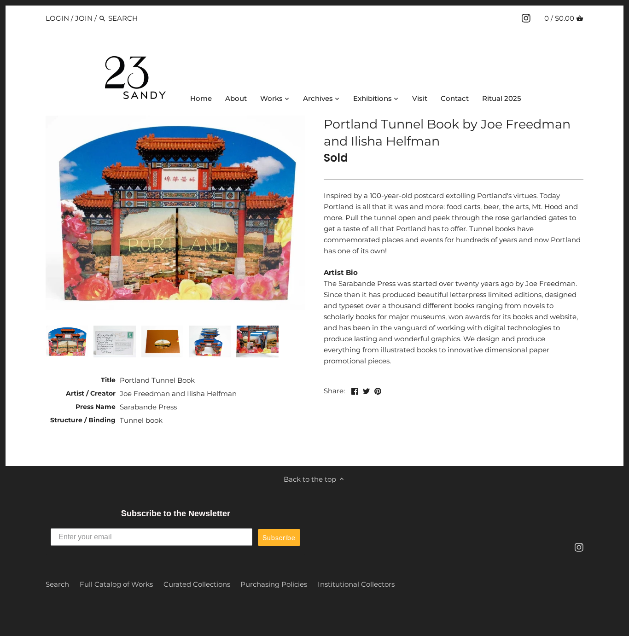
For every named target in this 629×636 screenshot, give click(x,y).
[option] (67, 341)
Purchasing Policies (273, 584)
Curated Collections (196, 584)
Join (84, 18)
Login (57, 18)
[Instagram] (526, 18)
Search (57, 584)
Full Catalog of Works (116, 584)
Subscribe (279, 537)
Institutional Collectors (356, 584)
